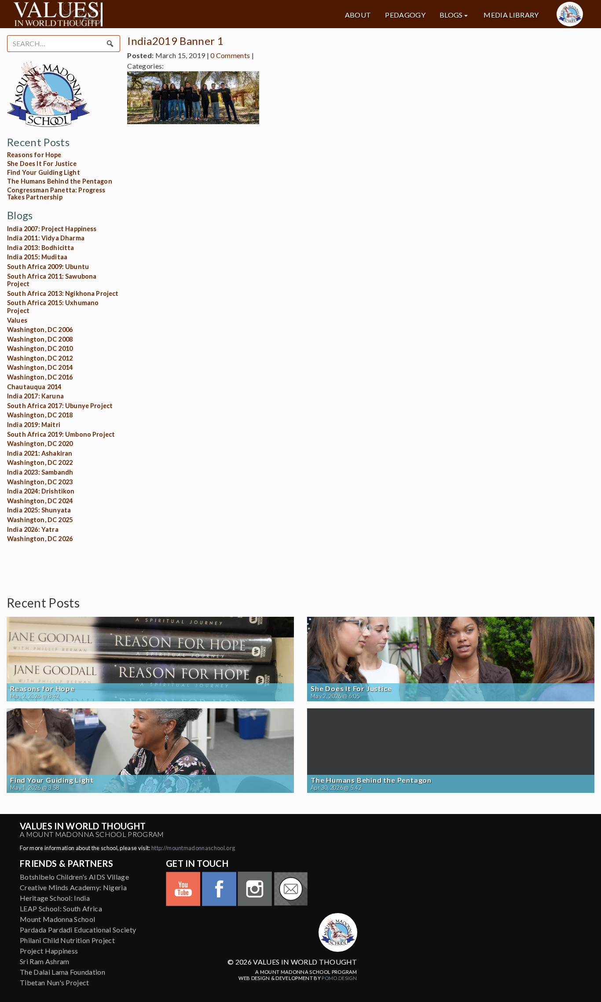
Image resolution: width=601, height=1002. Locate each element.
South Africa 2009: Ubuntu (48, 266)
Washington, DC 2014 (40, 367)
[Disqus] (360, 241)
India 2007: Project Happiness (52, 228)
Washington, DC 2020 (40, 443)
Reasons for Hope (34, 154)
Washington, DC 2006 (40, 329)
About (358, 14)
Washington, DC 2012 (40, 358)
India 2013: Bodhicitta (40, 247)
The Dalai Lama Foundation (62, 972)
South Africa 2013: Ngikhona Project (63, 293)
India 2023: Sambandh (40, 472)
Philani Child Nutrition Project (67, 940)
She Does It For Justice (42, 163)
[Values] (104, 14)
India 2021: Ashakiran (39, 453)
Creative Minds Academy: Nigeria (73, 887)
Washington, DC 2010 (40, 348)
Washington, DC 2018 (40, 415)
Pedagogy (405, 14)
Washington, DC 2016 (40, 377)
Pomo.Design (339, 978)
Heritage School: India (55, 898)
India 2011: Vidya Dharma (45, 238)
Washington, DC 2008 (40, 339)
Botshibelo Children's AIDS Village (74, 877)
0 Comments (230, 55)
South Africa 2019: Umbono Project (61, 434)
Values (17, 320)
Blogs (451, 14)
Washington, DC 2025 (40, 519)
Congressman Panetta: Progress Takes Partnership (56, 193)
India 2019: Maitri (33, 424)
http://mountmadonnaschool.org (193, 847)
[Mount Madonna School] (570, 14)
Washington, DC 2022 (40, 462)
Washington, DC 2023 (40, 482)
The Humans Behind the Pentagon (59, 181)
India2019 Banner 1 (175, 40)
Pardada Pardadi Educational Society (78, 929)
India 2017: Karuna (35, 396)
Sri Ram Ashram (44, 961)
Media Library (511, 14)
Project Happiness (49, 951)
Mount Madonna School (57, 919)
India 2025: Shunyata (39, 510)
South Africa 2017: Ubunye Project (60, 405)
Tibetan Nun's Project (54, 982)
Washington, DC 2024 (40, 501)
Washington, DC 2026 (40, 538)
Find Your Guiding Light (43, 172)
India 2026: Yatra (33, 529)
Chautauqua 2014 (34, 386)
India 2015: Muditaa (37, 257)
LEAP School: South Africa (61, 908)
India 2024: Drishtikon (41, 491)
